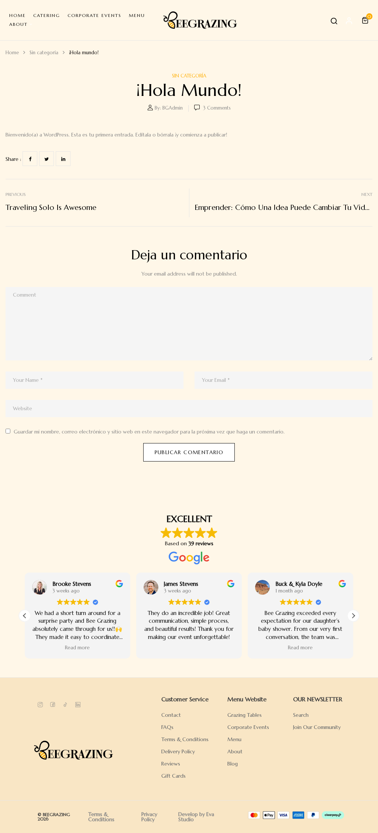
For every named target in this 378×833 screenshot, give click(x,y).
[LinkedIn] (63, 158)
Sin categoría (44, 52)
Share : (13, 159)
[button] (366, 20)
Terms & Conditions (101, 817)
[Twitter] (46, 158)
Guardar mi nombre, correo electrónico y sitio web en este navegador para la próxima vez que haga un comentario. (149, 431)
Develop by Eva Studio (196, 817)
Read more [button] (77, 647)
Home (12, 52)
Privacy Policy (149, 817)
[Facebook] (30, 158)
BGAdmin (172, 108)
